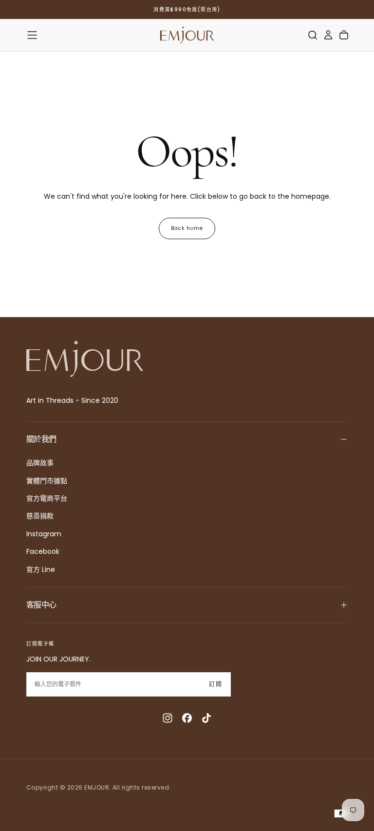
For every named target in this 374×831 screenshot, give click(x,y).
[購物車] (344, 35)
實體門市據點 (46, 481)
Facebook (42, 551)
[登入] (328, 35)
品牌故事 (40, 463)
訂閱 (216, 684)
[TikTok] (206, 718)
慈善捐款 (40, 516)
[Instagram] (167, 718)
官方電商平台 (46, 498)
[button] (32, 35)
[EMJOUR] (84, 359)
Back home (187, 228)
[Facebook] (187, 718)
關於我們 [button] (41, 439)
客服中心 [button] (41, 604)
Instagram (43, 534)
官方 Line (40, 569)
